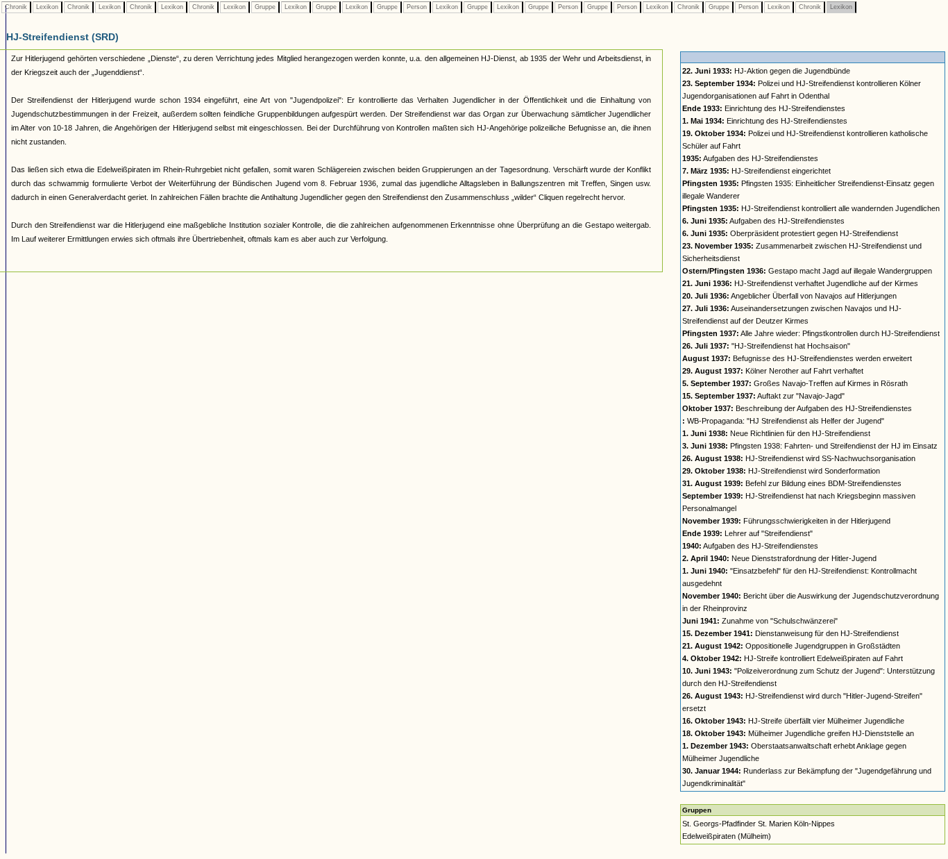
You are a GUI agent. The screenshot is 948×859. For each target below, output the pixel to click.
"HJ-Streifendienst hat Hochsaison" (766, 346)
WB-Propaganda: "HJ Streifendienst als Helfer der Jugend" (783, 421)
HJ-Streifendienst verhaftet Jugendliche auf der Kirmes (800, 283)
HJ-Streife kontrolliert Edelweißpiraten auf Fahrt (792, 658)
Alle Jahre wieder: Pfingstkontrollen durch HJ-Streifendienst (811, 333)
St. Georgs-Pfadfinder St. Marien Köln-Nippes (758, 823)
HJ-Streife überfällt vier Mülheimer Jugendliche (793, 721)
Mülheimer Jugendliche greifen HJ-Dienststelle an (798, 733)
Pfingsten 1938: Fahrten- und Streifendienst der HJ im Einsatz (810, 446)
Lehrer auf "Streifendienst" (747, 533)
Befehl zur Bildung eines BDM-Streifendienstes (792, 483)
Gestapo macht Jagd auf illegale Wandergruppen (807, 271)
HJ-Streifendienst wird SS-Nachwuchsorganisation (798, 458)
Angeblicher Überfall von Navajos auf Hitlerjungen (789, 296)
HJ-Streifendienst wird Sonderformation (781, 471)
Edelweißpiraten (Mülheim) (726, 836)
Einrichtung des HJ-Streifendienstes (763, 108)
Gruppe (265, 6)
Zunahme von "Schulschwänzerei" (760, 621)
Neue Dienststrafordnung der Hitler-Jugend (779, 558)
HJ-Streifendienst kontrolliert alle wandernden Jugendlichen (811, 208)
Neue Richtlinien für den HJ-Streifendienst (776, 433)
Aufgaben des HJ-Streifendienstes (750, 158)
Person (417, 6)
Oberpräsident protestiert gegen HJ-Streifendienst (790, 233)
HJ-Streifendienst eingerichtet (756, 171)
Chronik (16, 6)
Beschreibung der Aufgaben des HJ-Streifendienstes (797, 408)
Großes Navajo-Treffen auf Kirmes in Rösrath (795, 383)
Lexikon (47, 6)
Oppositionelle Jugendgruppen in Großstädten (791, 646)
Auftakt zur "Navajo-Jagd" (763, 396)
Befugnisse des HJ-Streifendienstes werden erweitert (797, 358)
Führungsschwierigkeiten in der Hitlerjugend (786, 521)
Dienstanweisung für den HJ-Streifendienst (790, 633)
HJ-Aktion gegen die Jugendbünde (766, 71)
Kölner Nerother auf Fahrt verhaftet (772, 371)
